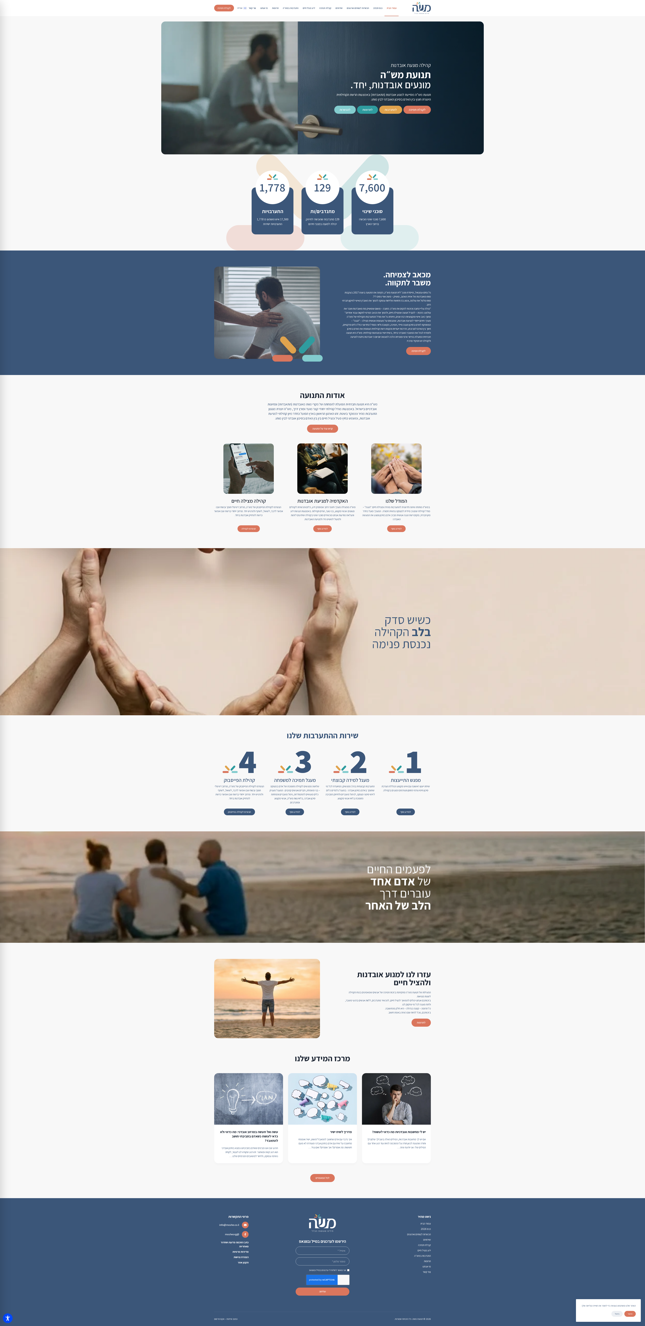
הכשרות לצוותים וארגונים (358, 8)
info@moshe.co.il (229, 1225)
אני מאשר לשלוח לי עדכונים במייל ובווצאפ (327, 1270)
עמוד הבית (392, 8)
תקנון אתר (243, 1262)
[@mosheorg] (245, 1234)
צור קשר (252, 8)
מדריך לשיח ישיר (341, 1132)
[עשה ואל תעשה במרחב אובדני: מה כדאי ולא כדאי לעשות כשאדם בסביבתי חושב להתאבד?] (248, 1099)
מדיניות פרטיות (240, 1252)
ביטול (617, 1313)
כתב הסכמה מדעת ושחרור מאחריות (235, 1244)
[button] (241, 8)
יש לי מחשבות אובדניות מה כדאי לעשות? (399, 1132)
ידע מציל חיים (309, 8)
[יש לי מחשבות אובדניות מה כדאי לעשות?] (396, 1099)
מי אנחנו (264, 8)
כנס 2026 (377, 8)
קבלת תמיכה (325, 8)
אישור (630, 1313)
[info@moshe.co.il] (245, 1225)
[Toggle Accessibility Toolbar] (8, 1318)
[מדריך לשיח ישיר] (322, 1099)
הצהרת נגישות (241, 1257)
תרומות (275, 8)
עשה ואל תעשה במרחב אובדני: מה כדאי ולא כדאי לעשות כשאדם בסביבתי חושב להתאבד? (249, 1136)
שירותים (338, 8)
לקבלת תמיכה (224, 8)
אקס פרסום (219, 1318)
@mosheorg (232, 1234)
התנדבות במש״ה (290, 8)
